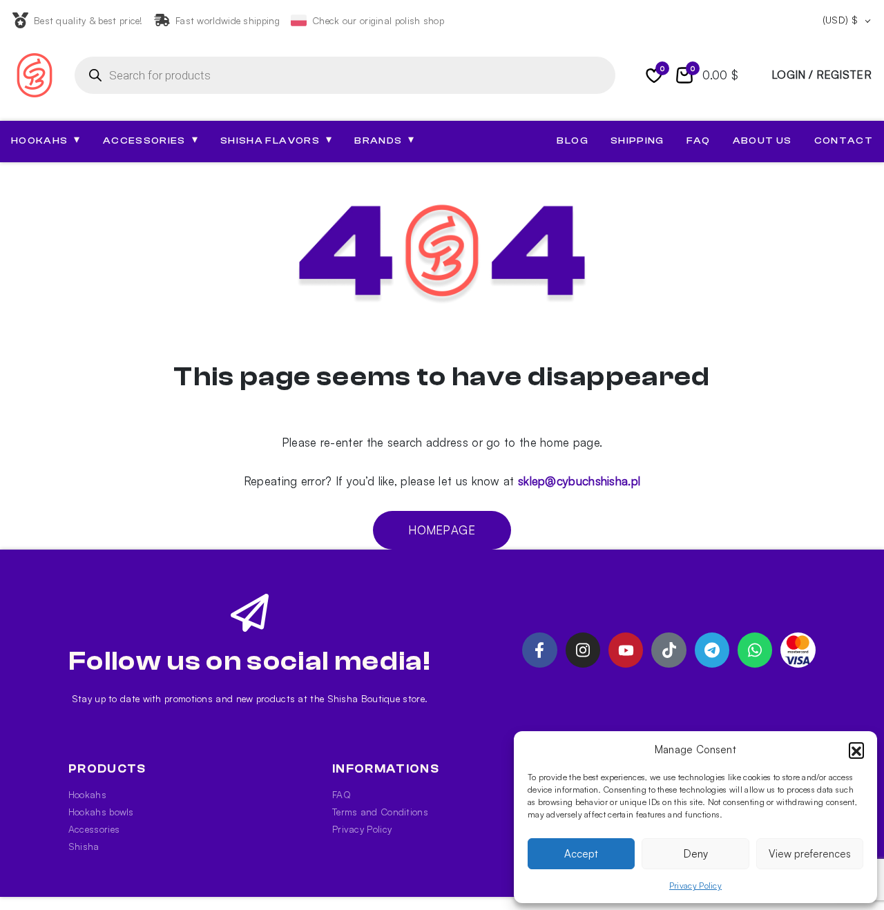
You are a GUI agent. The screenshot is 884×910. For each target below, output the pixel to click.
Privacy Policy (695, 885)
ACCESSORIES (150, 140)
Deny (696, 853)
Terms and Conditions (380, 811)
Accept (581, 853)
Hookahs (87, 794)
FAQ (698, 140)
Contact (843, 140)
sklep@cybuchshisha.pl (579, 481)
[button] (856, 750)
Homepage (441, 530)
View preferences (810, 853)
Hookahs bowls (101, 811)
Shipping (637, 140)
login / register (821, 74)
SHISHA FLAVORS (276, 140)
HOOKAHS (46, 140)
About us (762, 140)
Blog (572, 140)
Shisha (83, 846)
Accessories (93, 829)
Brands (384, 140)
